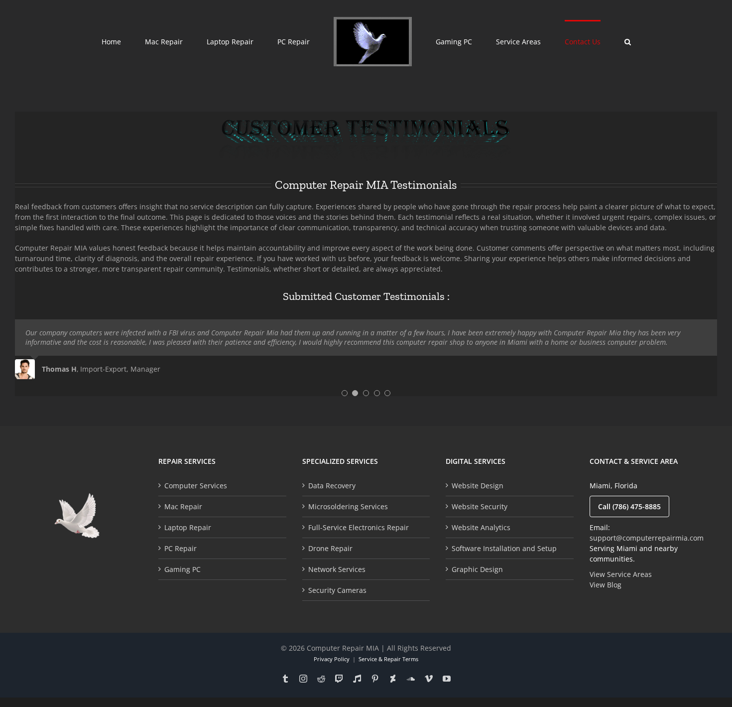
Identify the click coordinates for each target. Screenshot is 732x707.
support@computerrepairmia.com (647, 538)
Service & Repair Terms (388, 659)
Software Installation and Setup (504, 548)
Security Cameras (337, 590)
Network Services (337, 569)
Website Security (479, 506)
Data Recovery (332, 485)
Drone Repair (330, 548)
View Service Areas (621, 574)
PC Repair (180, 548)
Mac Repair (183, 506)
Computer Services (195, 485)
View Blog (605, 584)
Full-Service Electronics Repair (358, 527)
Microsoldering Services (348, 506)
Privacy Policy (332, 659)
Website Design (477, 485)
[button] (575, 41)
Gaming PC (182, 569)
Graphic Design (477, 569)
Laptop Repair (187, 527)
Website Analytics (481, 527)
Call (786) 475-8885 (629, 506)
